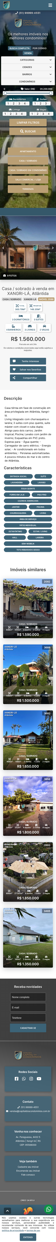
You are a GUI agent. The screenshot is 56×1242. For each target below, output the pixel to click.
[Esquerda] (3, 247)
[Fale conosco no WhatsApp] (24, 1079)
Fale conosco (28, 1174)
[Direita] (53, 247)
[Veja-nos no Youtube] (39, 1079)
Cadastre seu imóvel (28, 1166)
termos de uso (33, 1230)
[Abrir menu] (50, 5)
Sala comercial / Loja (28, 179)
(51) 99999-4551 (30, 12)
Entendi (28, 1237)
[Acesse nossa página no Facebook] (16, 1079)
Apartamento (28, 151)
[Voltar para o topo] (7, 1211)
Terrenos (28, 188)
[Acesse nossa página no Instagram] (31, 1079)
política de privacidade (13, 1230)
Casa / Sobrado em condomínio (28, 170)
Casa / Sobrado (28, 160)
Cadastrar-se (28, 1027)
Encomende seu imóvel (28, 1170)
